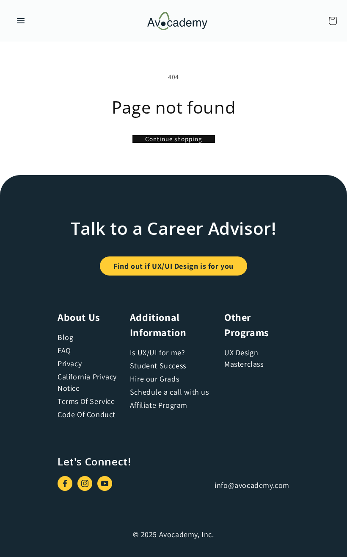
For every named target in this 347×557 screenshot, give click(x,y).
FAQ (64, 350)
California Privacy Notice (87, 382)
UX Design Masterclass (244, 358)
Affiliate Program (158, 405)
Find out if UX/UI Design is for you (173, 266)
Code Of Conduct (87, 414)
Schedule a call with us (169, 392)
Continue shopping (173, 139)
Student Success (158, 365)
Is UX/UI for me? (157, 352)
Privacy (70, 363)
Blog (65, 337)
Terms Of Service (86, 401)
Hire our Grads (154, 379)
